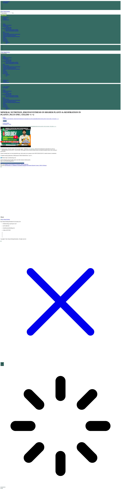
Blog (4, 31)
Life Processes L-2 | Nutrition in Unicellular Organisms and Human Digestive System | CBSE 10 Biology (26, 165)
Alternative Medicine (11, 36)
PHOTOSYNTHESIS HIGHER (17, 163)
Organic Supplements (11, 34)
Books (4, 37)
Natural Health (6, 19)
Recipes (6, 33)
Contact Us (5, 39)
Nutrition (5, 18)
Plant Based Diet (9, 35)
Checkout (7, 42)
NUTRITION (32, 149)
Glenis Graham (6, 123)
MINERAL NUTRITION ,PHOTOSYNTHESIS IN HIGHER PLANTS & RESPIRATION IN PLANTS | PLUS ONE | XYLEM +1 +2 (28, 126)
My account (5, 41)
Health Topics (6, 17)
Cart (6, 43)
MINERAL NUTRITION (6, 163)
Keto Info (5, 38)
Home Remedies (12, 29)
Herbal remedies (12, 30)
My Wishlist (5, 2)
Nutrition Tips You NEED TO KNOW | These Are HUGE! (16, 164)
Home (4, 24)
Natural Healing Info (7, 28)
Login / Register (6, 1)
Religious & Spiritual (7, 25)
